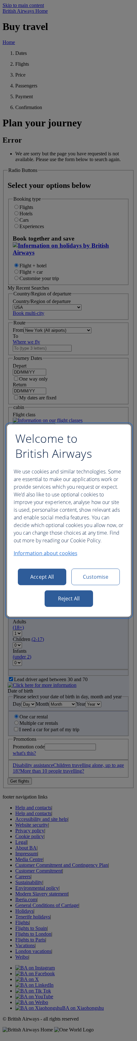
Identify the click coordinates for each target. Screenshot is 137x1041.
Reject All (69, 598)
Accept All (42, 576)
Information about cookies (45, 553)
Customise (96, 576)
